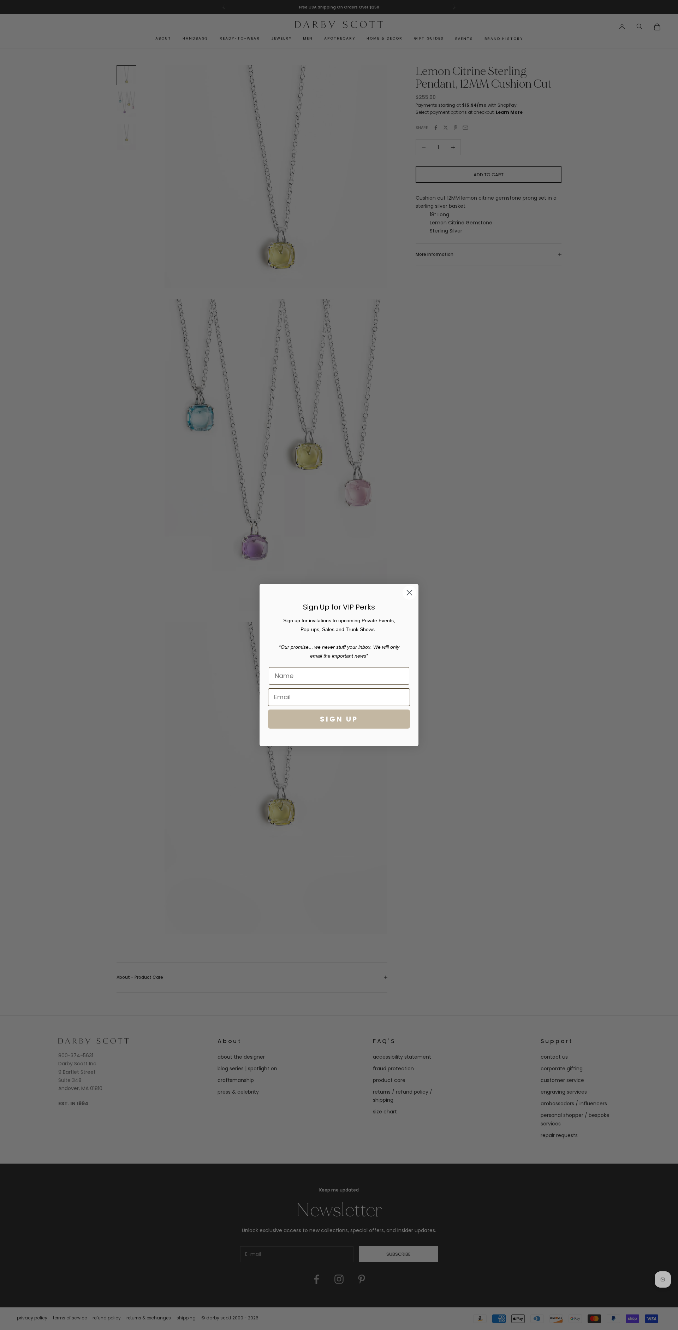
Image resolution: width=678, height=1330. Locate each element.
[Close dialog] (409, 593)
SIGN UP (339, 719)
